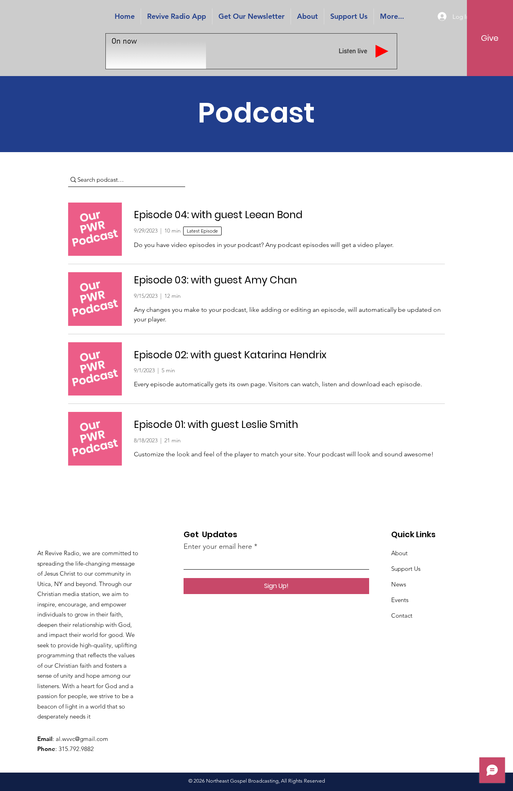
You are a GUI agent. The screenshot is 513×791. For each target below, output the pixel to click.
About (399, 553)
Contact (401, 615)
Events (399, 600)
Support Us (405, 568)
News (398, 584)
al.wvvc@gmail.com (82, 739)
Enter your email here (218, 546)
